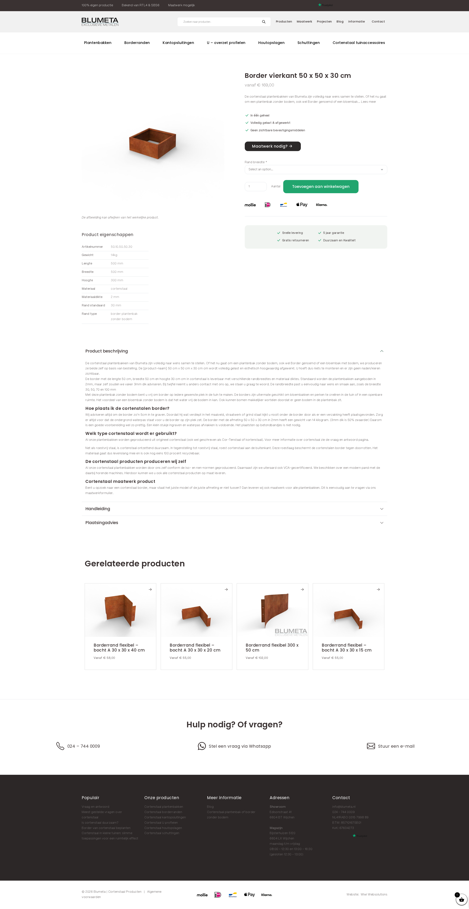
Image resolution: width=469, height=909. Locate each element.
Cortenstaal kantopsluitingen (165, 817)
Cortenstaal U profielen (161, 822)
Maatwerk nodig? (270, 146)
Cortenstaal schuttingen (161, 833)
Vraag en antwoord (95, 807)
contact (205, 384)
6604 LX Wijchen (282, 838)
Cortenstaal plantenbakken (163, 807)
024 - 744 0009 (343, 812)
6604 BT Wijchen (282, 817)
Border (313, 102)
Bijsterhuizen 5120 (282, 833)
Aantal (275, 186)
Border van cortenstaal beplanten (106, 828)
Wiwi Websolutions (374, 894)
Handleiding (97, 509)
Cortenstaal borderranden (163, 812)
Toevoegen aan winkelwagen (321, 186)
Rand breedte (256, 162)
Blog (210, 807)
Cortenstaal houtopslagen (163, 828)
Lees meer (368, 102)
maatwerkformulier (99, 493)
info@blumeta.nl (344, 807)
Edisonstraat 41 (281, 812)
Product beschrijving (106, 351)
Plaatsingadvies (101, 523)
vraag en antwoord (344, 440)
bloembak (350, 102)
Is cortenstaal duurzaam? (100, 822)
